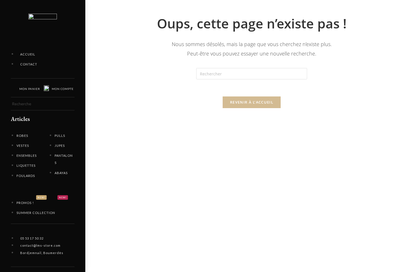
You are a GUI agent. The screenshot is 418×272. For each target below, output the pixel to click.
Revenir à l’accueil (251, 102)
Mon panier (29, 88)
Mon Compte (63, 88)
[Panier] (13, 88)
